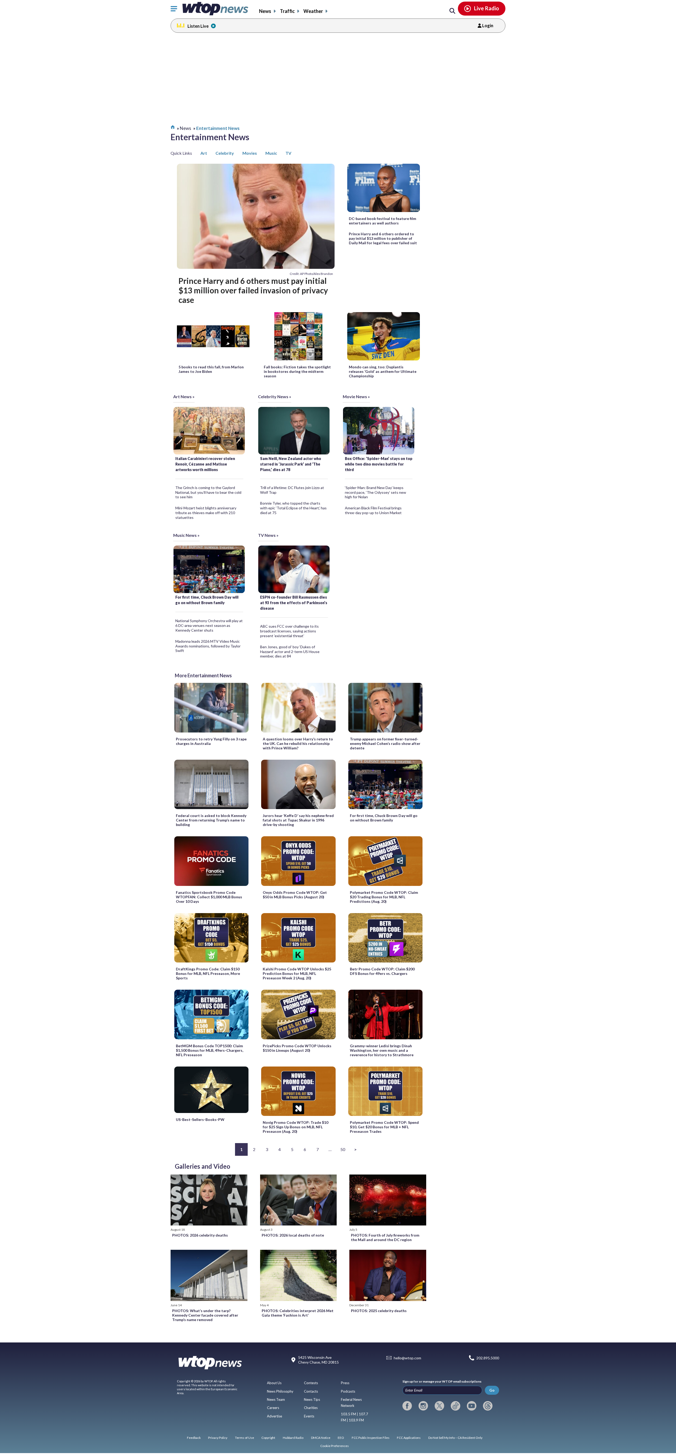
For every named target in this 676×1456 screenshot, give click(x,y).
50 (342, 1149)
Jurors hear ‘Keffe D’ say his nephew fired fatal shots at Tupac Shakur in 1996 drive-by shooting (298, 820)
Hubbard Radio (293, 1438)
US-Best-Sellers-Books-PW (200, 1119)
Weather (313, 11)
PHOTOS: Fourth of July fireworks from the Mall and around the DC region (385, 1237)
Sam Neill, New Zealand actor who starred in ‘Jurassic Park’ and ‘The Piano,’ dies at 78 (290, 464)
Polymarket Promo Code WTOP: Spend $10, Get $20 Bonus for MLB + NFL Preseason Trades (384, 1127)
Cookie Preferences (334, 1446)
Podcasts (348, 1391)
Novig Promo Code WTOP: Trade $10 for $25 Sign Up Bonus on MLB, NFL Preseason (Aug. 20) (295, 1127)
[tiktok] (455, 1406)
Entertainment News (218, 128)
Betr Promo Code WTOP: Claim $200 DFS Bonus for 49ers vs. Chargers (382, 971)
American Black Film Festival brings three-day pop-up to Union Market (373, 510)
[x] (439, 1406)
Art (203, 153)
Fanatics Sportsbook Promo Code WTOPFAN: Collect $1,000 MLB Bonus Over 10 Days (209, 897)
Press (345, 1383)
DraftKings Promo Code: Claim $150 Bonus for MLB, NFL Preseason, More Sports (208, 973)
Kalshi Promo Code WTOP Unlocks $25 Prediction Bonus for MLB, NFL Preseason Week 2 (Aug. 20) (297, 973)
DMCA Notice (320, 1438)
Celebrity (224, 153)
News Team (276, 1399)
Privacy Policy (217, 1438)
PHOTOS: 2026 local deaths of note (293, 1235)
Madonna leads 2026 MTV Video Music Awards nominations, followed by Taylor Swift (208, 646)
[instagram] (423, 1406)
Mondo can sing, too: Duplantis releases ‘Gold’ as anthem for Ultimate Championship (382, 371)
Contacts (311, 1391)
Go (492, 1390)
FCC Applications (409, 1438)
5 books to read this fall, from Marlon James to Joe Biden (211, 369)
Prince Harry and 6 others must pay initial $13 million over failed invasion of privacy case (253, 290)
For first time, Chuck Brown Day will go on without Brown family (206, 600)
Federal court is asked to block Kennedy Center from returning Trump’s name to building (211, 820)
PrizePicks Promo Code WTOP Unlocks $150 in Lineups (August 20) (297, 1048)
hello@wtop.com (407, 1358)
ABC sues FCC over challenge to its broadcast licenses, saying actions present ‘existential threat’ (289, 631)
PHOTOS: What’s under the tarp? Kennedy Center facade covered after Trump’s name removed (205, 1315)
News (265, 11)
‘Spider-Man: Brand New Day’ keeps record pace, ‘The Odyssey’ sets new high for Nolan (375, 492)
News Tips (312, 1399)
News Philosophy (280, 1391)
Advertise (274, 1416)
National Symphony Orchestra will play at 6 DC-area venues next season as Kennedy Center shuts (209, 625)
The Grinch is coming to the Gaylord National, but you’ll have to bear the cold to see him (208, 492)
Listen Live (198, 26)
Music (271, 153)
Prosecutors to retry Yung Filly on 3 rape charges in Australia (211, 741)
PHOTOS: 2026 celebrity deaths (200, 1235)
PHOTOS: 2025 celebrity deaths (379, 1310)
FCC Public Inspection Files (370, 1438)
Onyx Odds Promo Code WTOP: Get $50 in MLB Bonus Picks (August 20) (295, 894)
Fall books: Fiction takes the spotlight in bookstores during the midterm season (297, 371)
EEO (341, 1438)
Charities (311, 1408)
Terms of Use (244, 1438)
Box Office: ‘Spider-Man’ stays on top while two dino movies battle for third (378, 464)
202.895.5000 (487, 1358)
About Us (274, 1383)
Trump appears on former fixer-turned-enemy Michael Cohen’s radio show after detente (385, 743)
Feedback (194, 1438)
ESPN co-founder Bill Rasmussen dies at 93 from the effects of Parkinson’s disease (293, 602)
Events (309, 1416)
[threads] (487, 1406)
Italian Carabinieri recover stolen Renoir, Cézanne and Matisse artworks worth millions (205, 464)
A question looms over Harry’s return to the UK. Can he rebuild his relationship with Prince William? (298, 743)
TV (288, 153)
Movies (249, 153)
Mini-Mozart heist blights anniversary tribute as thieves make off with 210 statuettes (205, 513)
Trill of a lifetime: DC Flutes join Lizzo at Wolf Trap (292, 490)
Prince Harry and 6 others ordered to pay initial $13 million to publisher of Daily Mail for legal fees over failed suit (383, 238)
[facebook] (407, 1406)
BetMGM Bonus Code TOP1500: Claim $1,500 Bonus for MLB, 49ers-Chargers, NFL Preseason (209, 1050)
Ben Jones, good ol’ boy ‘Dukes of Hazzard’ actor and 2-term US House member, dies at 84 (290, 652)
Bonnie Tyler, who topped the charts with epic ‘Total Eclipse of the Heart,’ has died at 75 (293, 508)
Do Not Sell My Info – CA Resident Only (455, 1438)
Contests (311, 1383)
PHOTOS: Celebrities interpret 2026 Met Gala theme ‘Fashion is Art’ (298, 1312)
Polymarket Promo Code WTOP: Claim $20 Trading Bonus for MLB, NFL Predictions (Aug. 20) (384, 897)
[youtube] (471, 1406)
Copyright (268, 1438)
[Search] (452, 11)
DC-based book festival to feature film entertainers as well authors (382, 220)
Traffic (287, 11)
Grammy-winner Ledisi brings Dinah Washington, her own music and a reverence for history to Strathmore (382, 1050)
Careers (273, 1408)
